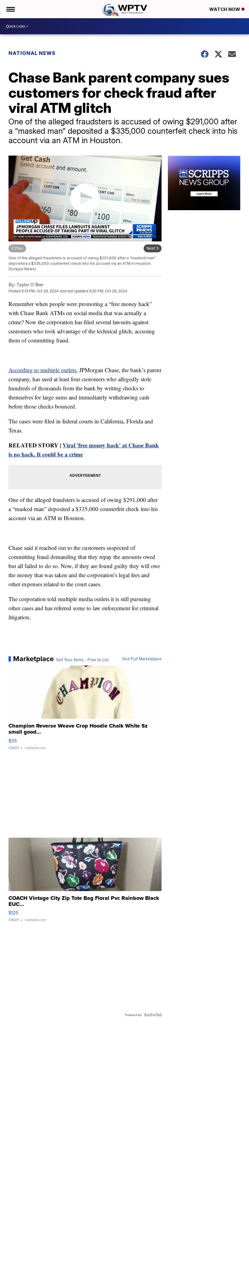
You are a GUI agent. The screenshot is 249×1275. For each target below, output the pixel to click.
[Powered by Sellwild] (153, 1015)
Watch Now (225, 9)
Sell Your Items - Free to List (82, 660)
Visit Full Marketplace (142, 659)
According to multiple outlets (42, 370)
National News (32, 53)
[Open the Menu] (10, 9)
